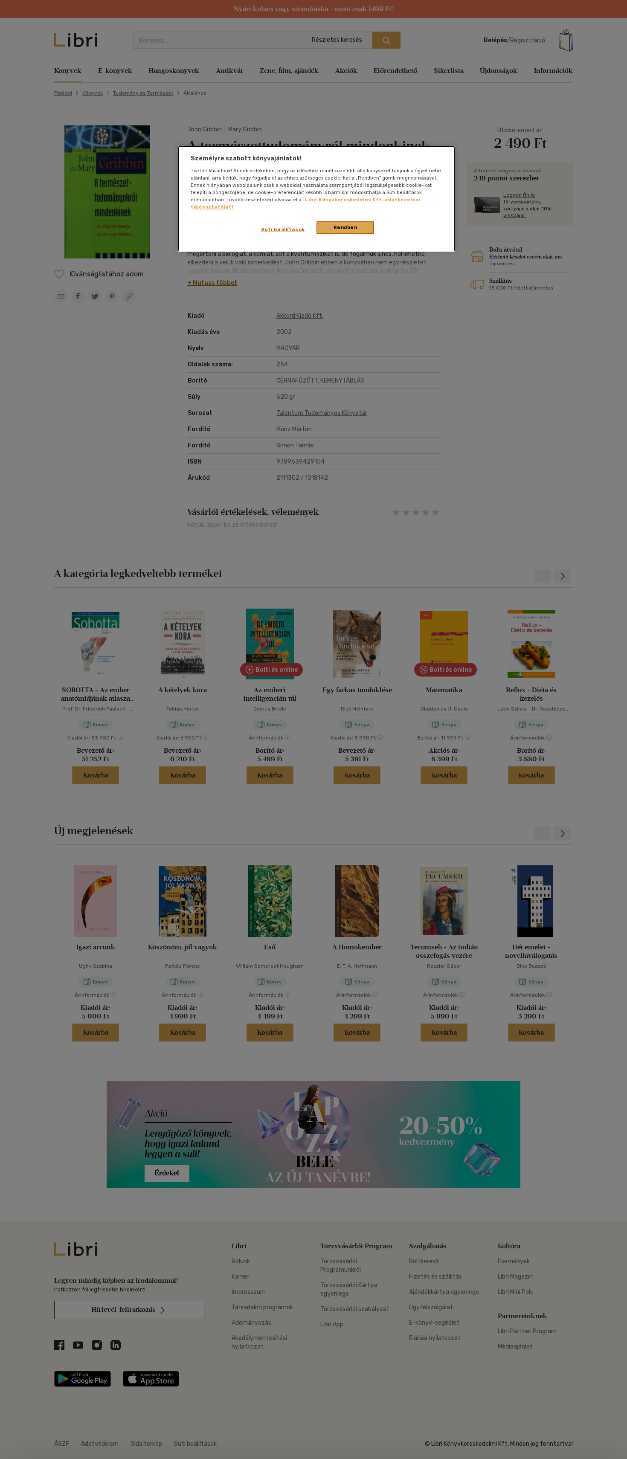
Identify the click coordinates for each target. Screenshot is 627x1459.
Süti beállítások (283, 229)
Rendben (345, 227)
